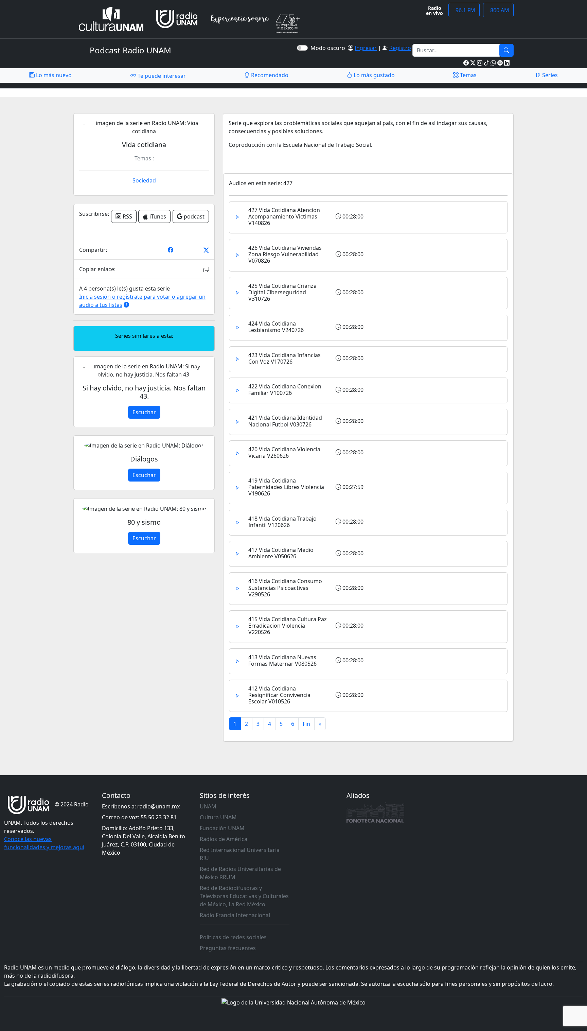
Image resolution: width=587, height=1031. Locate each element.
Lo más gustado (373, 75)
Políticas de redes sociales (233, 937)
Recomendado (269, 75)
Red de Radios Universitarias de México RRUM (240, 873)
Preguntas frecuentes (228, 948)
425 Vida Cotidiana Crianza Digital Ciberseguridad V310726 (282, 292)
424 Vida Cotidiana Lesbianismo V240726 (276, 327)
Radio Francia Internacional (235, 915)
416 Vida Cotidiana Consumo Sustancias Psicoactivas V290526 (285, 587)
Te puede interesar (161, 76)
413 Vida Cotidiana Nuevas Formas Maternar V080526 (282, 660)
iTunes (157, 216)
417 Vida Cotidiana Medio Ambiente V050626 (281, 553)
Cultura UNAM (218, 817)
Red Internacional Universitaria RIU (240, 854)
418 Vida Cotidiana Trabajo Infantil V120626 (282, 522)
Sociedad (144, 180)
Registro (400, 48)
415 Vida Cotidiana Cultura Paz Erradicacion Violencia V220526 (287, 625)
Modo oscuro (329, 48)
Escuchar (144, 412)
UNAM (208, 806)
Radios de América (223, 839)
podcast (193, 216)
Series (549, 75)
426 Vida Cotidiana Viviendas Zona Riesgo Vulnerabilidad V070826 (285, 254)
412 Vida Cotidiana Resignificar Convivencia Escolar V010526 (279, 695)
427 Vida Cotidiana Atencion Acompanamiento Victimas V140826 (284, 216)
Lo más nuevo (53, 75)
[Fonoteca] (375, 812)
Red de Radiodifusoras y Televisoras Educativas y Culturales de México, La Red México (244, 896)
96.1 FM (464, 10)
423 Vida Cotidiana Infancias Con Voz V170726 (284, 358)
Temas (468, 75)
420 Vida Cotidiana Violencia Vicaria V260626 (284, 452)
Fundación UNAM (222, 828)
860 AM (498, 10)
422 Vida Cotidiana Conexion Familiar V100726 (284, 390)
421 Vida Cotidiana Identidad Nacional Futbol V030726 (285, 421)
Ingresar (366, 48)
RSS (126, 216)
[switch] (302, 48)
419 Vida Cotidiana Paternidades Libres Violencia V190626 (286, 487)
